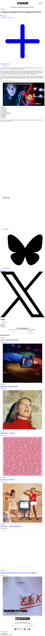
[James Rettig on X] (22, 316)
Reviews (27, 7)
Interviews (23, 7)
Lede (11, 634)
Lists (30, 7)
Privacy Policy (4, 631)
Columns (19, 7)
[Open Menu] (1, 3)
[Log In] (43, 3)
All (11, 7)
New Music (14, 7)
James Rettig (4, 15)
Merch (32, 7)
